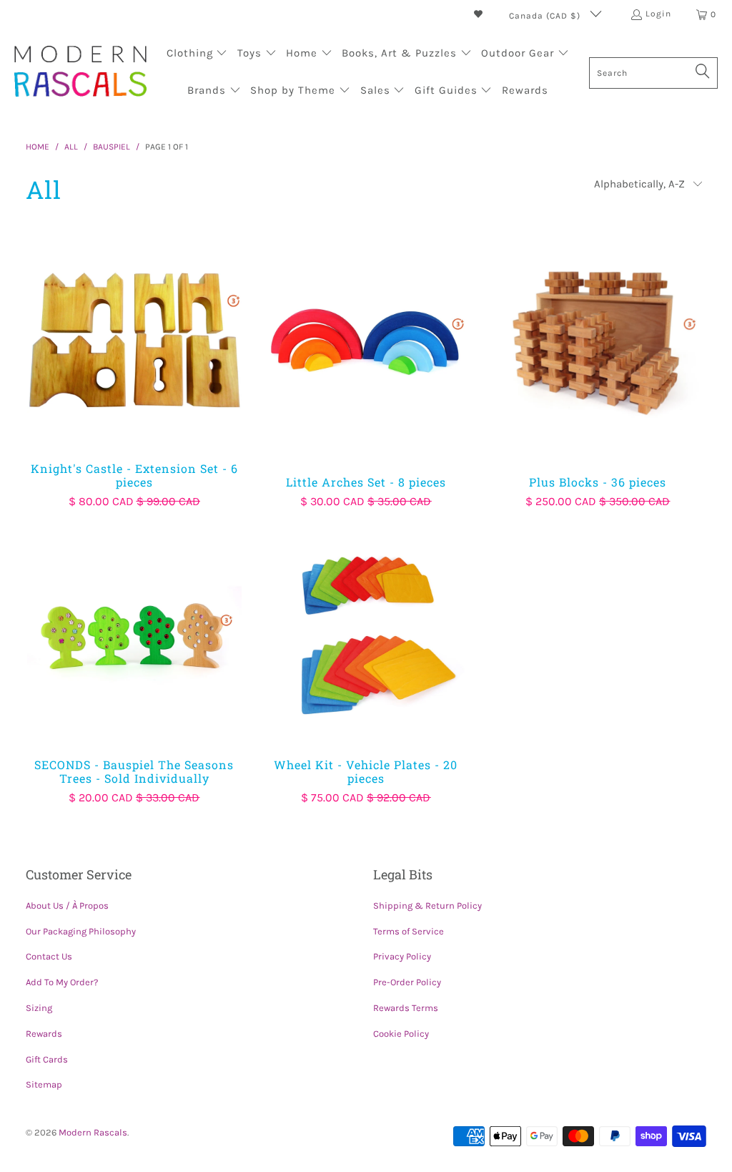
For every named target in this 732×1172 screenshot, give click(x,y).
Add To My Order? (62, 982)
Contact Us (49, 956)
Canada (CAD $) (546, 16)
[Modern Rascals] (80, 72)
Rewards (44, 1033)
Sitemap (44, 1084)
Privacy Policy (402, 956)
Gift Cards (47, 1059)
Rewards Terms (405, 1007)
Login (658, 14)
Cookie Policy (401, 1033)
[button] (197, 54)
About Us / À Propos (67, 905)
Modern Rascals (93, 1132)
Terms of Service (408, 931)
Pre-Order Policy (407, 982)
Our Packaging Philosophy (81, 931)
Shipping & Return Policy (427, 905)
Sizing (39, 1007)
